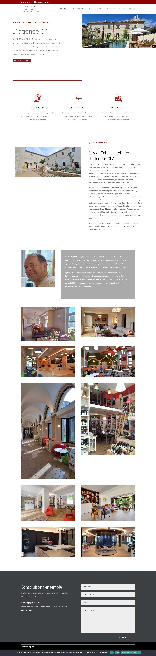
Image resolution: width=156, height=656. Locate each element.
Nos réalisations (22, 60)
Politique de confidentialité (131, 652)
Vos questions (113, 9)
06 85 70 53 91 (27, 610)
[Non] (153, 653)
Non (117, 652)
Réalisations (78, 9)
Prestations (95, 9)
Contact (127, 9)
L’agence (63, 9)
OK (112, 652)
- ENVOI (122, 637)
